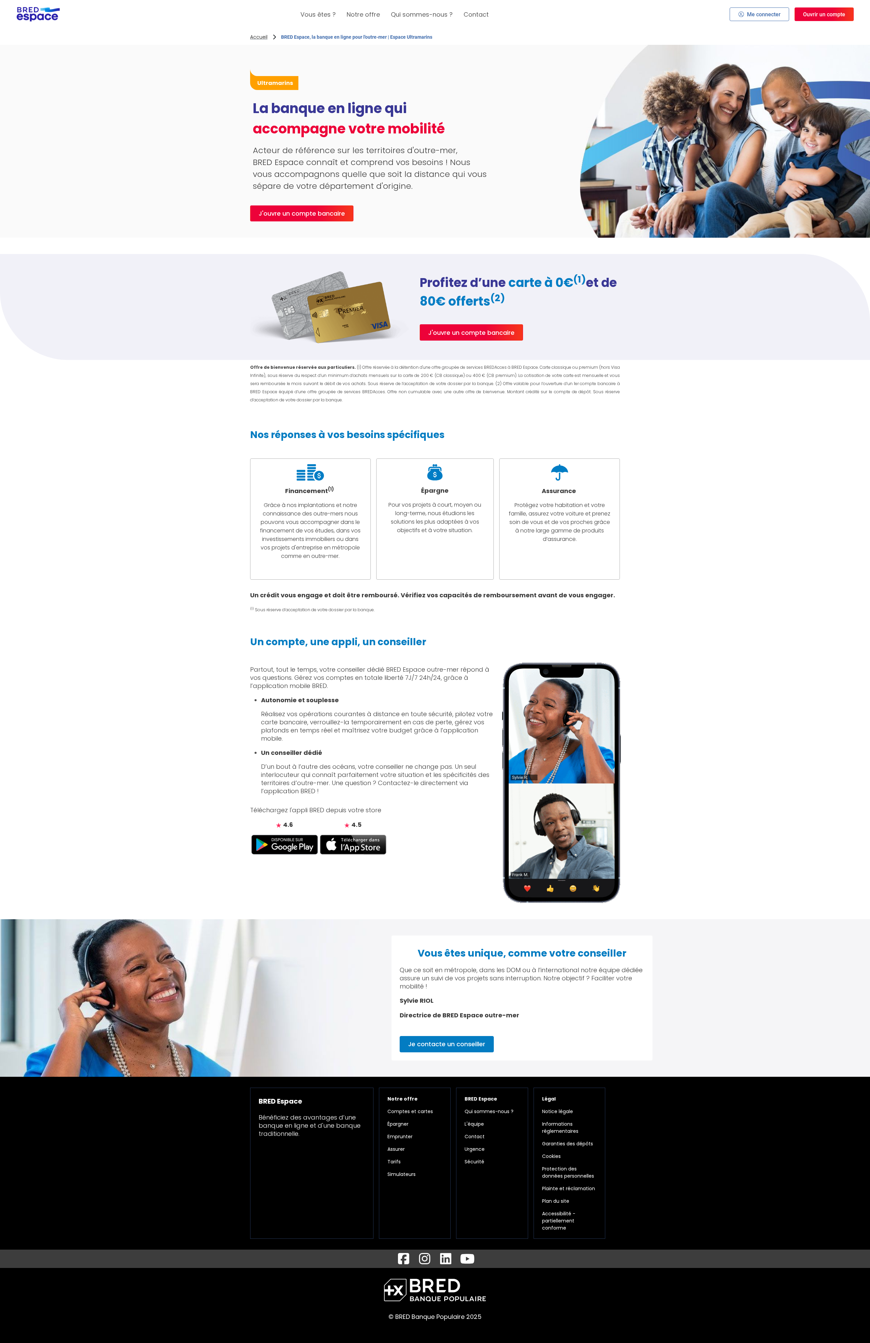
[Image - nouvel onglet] (284, 844)
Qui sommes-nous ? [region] (489, 1111)
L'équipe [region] (474, 1124)
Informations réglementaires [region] (560, 1128)
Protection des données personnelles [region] (568, 1172)
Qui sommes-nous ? (422, 14)
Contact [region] (475, 1136)
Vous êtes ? (318, 14)
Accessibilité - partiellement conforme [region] (558, 1220)
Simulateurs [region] (401, 1174)
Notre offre (363, 14)
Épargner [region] (397, 1124)
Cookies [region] (551, 1156)
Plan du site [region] (555, 1201)
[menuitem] (318, 14)
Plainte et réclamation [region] (568, 1188)
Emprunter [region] (400, 1136)
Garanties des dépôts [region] (567, 1143)
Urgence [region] (475, 1149)
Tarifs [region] (394, 1161)
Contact (476, 14)
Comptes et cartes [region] (410, 1111)
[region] (310, 519)
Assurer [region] (396, 1149)
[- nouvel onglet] (403, 1258)
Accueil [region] (258, 37)
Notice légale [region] (557, 1111)
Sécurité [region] (474, 1161)
